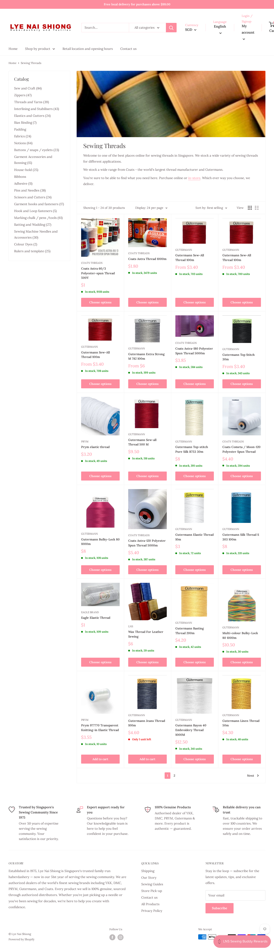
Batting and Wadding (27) (32, 225)
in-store (194, 178)
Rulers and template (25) (32, 251)
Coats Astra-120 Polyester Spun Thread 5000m (147, 543)
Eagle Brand (90, 612)
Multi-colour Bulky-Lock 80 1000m (240, 635)
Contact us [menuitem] (128, 49)
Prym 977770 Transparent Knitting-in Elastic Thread (100, 727)
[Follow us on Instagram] (121, 937)
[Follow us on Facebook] (112, 937)
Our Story (148, 877)
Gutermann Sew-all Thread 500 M (142, 442)
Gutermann (183, 249)
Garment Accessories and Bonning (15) (33, 160)
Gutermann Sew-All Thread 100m (189, 257)
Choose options (100, 302)
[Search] (171, 27)
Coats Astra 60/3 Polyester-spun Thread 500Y (98, 273)
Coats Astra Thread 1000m (147, 259)
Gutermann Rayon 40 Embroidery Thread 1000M (190, 729)
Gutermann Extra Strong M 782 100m (146, 356)
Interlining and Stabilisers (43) (36, 109)
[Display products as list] (257, 208)
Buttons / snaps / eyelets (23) (36, 150)
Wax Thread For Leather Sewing (145, 634)
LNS (130, 626)
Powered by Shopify (21, 939)
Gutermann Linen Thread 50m (240, 723)
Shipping (147, 871)
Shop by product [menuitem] (37, 49)
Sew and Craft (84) (28, 88)
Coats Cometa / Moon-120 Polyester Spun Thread (241, 449)
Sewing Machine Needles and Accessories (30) (36, 234)
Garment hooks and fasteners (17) (39, 204)
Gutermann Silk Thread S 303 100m (240, 537)
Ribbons (20, 177)
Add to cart (100, 759)
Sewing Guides (152, 884)
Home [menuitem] (13, 49)
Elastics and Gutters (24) (32, 116)
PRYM (84, 441)
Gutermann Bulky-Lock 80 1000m (100, 541)
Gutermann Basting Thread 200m (189, 630)
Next (250, 775)
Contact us (149, 897)
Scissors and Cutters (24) (33, 197)
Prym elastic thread (95, 447)
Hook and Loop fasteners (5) (35, 211)
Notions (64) (23, 143)
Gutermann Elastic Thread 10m (194, 537)
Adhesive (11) (23, 183)
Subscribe (219, 908)
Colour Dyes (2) (25, 244)
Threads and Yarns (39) (31, 102)
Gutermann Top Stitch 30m (238, 357)
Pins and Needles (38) (30, 190)
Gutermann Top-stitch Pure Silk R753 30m (191, 449)
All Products (150, 904)
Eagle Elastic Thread (95, 618)
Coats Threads (92, 262)
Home (12, 63)
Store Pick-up (151, 891)
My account (248, 29)
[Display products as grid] (250, 208)
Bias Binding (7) (25, 122)
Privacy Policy (151, 911)
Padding (20, 129)
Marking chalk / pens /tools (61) (38, 218)
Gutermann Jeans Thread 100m (146, 723)
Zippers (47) (23, 95)
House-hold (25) (26, 170)
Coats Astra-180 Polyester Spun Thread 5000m (194, 351)
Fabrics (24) (22, 136)
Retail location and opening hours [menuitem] (88, 49)
